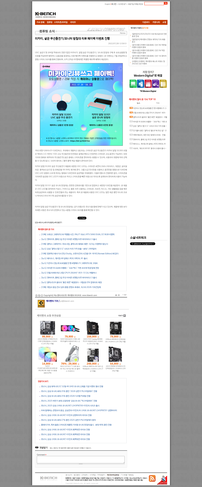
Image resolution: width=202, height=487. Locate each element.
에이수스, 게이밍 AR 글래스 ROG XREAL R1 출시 (148, 144)
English (107, 4)
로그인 (113, 4)
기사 (157, 103)
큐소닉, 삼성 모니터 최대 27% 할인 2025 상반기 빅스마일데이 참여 (68, 420)
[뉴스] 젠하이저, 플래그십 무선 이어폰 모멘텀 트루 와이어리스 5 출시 (68, 239)
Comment (41, 455)
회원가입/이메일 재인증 (135, 4)
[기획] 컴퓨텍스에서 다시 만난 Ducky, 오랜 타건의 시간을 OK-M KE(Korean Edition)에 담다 (79, 253)
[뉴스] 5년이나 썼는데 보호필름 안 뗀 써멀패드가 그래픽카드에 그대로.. (69, 263)
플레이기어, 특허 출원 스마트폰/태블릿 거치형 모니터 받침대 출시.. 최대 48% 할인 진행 (75, 425)
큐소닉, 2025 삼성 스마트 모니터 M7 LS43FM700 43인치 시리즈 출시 (69, 405)
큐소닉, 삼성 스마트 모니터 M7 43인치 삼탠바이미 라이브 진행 (66, 415)
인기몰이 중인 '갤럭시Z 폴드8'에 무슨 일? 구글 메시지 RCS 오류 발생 (148, 131)
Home (122, 33)
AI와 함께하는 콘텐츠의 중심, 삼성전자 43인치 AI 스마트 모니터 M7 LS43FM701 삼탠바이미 (78, 410)
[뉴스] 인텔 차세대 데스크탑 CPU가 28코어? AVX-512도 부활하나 (68, 273)
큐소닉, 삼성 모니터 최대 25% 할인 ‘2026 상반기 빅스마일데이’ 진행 (68, 391)
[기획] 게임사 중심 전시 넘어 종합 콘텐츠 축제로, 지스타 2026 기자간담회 (70, 287)
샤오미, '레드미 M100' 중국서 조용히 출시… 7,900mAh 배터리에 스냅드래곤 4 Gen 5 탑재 (148, 149)
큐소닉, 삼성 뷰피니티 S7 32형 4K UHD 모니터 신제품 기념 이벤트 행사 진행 (71, 386)
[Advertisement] (117, 13)
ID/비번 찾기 (122, 4)
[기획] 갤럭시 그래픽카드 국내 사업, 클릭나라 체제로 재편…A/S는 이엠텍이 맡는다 (74, 244)
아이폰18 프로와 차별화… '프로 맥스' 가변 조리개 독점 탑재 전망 (148, 122)
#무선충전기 (58, 222)
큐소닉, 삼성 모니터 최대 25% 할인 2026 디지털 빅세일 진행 (65, 396)
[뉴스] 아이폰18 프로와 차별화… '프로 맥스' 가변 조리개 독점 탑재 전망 (69, 268)
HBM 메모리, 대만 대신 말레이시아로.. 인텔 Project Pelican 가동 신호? (147, 135)
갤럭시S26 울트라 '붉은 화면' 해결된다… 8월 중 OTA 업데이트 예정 (148, 118)
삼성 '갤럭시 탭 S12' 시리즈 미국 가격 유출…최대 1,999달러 (148, 127)
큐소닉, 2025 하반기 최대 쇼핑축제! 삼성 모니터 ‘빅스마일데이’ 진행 (68, 401)
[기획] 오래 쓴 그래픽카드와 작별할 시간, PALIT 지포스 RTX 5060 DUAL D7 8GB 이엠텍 (77, 234)
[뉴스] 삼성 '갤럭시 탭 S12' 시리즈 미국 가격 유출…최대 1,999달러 (68, 249)
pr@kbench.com (67, 301)
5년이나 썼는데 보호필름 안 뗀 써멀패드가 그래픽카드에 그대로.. (148, 109)
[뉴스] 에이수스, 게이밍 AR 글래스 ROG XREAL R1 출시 (63, 258)
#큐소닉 (41, 222)
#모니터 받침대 (49, 222)
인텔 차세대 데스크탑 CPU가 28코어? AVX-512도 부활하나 (148, 113)
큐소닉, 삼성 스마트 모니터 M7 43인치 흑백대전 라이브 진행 (65, 429)
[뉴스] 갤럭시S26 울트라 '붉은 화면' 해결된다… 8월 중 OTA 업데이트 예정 (71, 282)
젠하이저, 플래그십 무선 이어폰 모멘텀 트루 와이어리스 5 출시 (147, 140)
